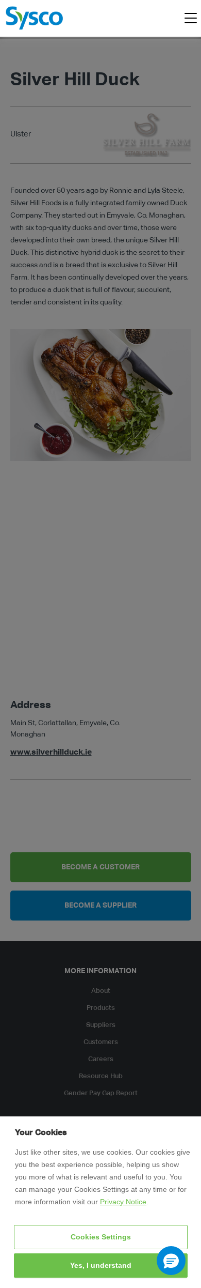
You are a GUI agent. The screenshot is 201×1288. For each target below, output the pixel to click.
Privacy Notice (123, 1202)
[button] (171, 1260)
